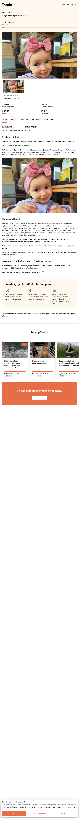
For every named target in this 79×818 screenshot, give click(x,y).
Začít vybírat (39, 398)
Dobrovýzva (23, 119)
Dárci (13, 119)
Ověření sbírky (49, 119)
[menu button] (75, 5)
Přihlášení (65, 5)
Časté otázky (36, 119)
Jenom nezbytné (39, 813)
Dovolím (14, 813)
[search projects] (72, 5)
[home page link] (7, 5)
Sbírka (4, 119)
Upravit (63, 813)
